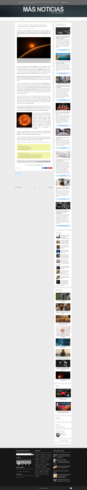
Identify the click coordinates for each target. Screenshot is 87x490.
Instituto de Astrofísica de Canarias (23, 149)
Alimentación (22, 18)
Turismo (37, 476)
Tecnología (46, 471)
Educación (47, 459)
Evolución (37, 464)
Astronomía (34, 18)
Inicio (16, 18)
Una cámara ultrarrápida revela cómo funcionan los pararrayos (65, 267)
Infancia (42, 464)
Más (47, 18)
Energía (37, 461)
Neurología (44, 466)
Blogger (66, 440)
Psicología (28, 18)
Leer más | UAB (63, 175)
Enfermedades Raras (43, 461)
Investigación (47, 464)
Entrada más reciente (18, 187)
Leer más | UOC (63, 49)
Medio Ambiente (42, 18)
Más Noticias (63, 433)
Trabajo (37, 473)
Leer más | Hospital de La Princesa (63, 225)
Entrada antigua (50, 187)
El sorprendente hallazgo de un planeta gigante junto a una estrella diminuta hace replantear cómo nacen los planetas (62, 283)
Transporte (41, 473)
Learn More (63, 2)
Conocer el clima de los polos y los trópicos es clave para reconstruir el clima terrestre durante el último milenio (62, 262)
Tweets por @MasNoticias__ (60, 426)
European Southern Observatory (23, 146)
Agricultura (37, 454)
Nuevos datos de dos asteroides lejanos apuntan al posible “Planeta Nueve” (30, 156)
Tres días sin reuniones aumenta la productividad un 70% (65, 277)
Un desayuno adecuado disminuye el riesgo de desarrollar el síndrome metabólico (64, 476)
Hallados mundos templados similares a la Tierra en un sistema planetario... (30, 154)
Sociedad (41, 471)
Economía (42, 459)
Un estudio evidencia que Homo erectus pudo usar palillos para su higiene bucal (64, 456)
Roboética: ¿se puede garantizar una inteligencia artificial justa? (65, 251)
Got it (67, 2)
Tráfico (47, 473)
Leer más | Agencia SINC (63, 73)
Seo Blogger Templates (44, 488)
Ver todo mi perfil (63, 434)
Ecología (37, 459)
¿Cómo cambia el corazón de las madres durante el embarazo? (65, 246)
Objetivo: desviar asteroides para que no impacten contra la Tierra (28, 157)
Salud (36, 471)
